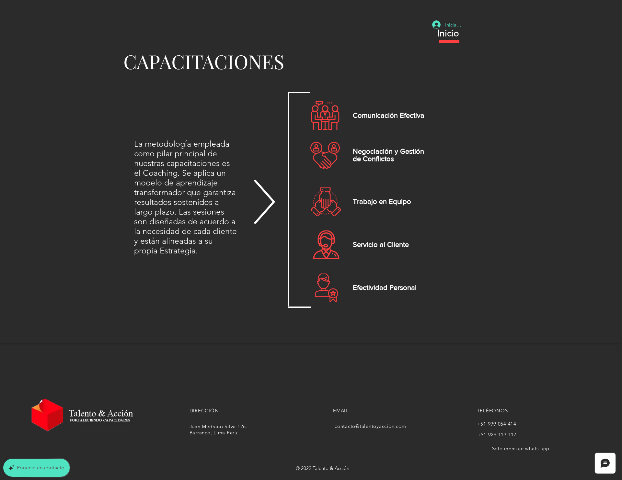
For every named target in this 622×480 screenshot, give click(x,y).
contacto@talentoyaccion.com (370, 426)
